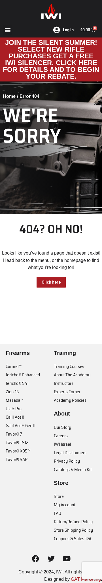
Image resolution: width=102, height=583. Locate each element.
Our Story (62, 427)
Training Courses (69, 366)
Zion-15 (12, 391)
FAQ (57, 513)
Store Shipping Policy (73, 530)
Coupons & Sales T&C (73, 538)
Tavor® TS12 (17, 442)
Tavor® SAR (16, 459)
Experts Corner (67, 391)
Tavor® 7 (14, 434)
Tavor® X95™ (18, 450)
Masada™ (14, 400)
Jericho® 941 (17, 383)
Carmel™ (14, 366)
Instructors (63, 383)
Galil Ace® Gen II (20, 425)
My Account (64, 504)
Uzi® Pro (14, 408)
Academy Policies (70, 400)
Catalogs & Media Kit (73, 469)
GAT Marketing (86, 579)
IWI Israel (62, 444)
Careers (61, 435)
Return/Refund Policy (73, 521)
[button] (7, 30)
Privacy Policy (67, 461)
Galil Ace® (15, 417)
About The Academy (72, 374)
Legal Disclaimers (70, 452)
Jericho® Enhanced (23, 374)
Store (59, 496)
